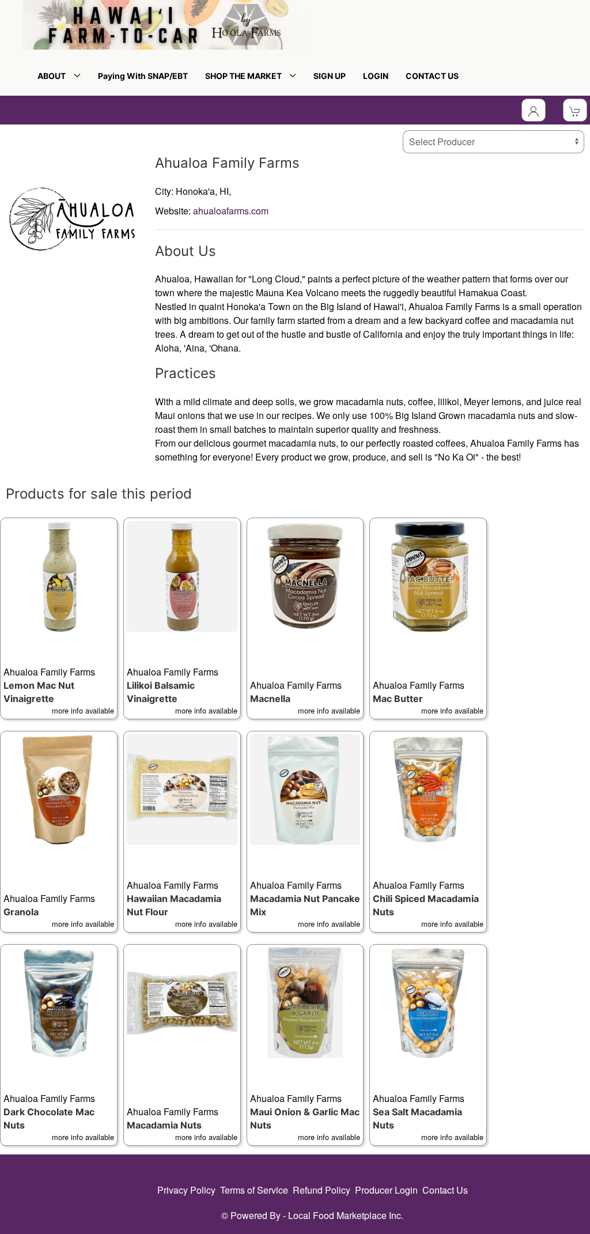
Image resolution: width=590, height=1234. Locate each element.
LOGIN (375, 76)
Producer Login (386, 1190)
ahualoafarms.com (230, 210)
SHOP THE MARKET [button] (245, 76)
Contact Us (445, 1190)
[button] (59, 618)
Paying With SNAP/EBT (143, 76)
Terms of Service (254, 1190)
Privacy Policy (186, 1190)
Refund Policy (321, 1190)
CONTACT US (432, 76)
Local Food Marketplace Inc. (345, 1215)
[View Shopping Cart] (575, 110)
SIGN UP (329, 76)
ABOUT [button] (53, 76)
